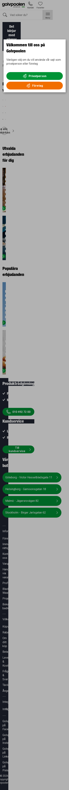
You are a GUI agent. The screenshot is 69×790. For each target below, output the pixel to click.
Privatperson (37, 76)
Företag (37, 85)
